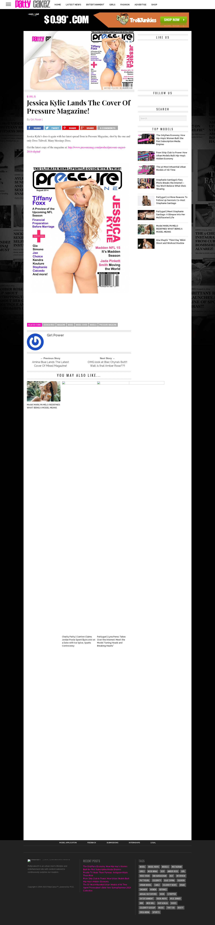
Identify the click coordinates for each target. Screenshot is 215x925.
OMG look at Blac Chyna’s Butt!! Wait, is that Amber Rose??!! (107, 363)
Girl (183, 871)
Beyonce (163, 889)
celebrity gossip (147, 907)
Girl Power (36, 119)
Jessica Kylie (49, 324)
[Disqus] (79, 695)
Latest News (73, 4)
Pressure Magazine (108, 324)
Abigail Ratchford (148, 894)
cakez (157, 884)
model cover (81, 324)
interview (181, 875)
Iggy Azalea (163, 903)
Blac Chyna (169, 880)
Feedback (91, 843)
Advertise (140, 4)
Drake (182, 884)
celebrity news (170, 884)
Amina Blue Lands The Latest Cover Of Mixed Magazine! (50, 363)
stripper (171, 894)
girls (142, 871)
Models (93, 324)
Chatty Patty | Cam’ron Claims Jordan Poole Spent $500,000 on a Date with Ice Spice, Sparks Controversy (78, 641)
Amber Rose (173, 871)
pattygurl (144, 880)
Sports (156, 912)
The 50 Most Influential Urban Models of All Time (105, 884)
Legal (153, 843)
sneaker (143, 889)
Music (161, 907)
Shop (154, 4)
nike (141, 903)
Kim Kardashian (159, 875)
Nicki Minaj (152, 871)
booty (180, 907)
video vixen (144, 875)
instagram (177, 866)
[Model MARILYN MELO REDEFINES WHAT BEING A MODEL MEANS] (43, 400)
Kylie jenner (175, 898)
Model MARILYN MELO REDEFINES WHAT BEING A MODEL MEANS (43, 406)
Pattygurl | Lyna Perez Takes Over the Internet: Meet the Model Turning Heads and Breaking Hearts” (111, 641)
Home (58, 4)
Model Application (68, 843)
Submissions (112, 843)
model (70, 324)
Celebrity (157, 880)
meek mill (150, 903)
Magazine (61, 324)
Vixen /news (162, 898)
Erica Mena (144, 912)
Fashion (125, 4)
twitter (171, 907)
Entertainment (95, 4)
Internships (134, 843)
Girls (112, 4)
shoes (173, 903)
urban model (145, 884)
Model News (153, 866)
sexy (162, 871)
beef (171, 875)
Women (153, 889)
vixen (162, 894)
